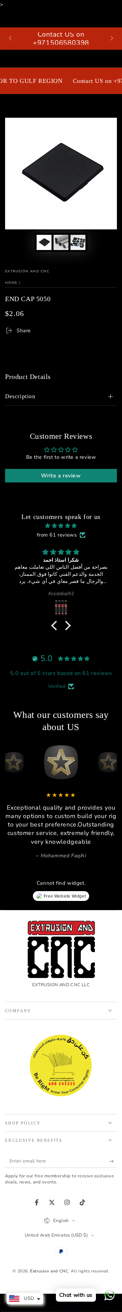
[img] (61, 525)
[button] (56, 625)
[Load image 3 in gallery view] (77, 242)
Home (11, 282)
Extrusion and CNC (27, 271)
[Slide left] (11, 38)
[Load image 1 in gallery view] (44, 242)
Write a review (61, 475)
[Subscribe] (113, 1161)
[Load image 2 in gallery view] (61, 242)
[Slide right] (111, 38)
